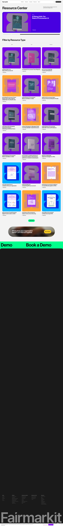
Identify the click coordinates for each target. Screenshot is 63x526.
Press (3, 498)
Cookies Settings (45, 524)
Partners (3, 499)
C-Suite (32, 498)
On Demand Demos (43, 502)
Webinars (42, 497)
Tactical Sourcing (33, 497)
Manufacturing (23, 501)
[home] (5, 1)
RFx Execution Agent (14, 498)
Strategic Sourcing (34, 496)
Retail (22, 502)
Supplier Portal (13, 502)
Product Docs (42, 501)
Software (23, 499)
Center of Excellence (34, 495)
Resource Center (43, 495)
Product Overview (14, 495)
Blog (41, 496)
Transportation (23, 497)
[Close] (62, 524)
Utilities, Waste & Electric (24, 500)
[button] (22, 2)
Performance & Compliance (15, 500)
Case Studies (42, 498)
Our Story (3, 495)
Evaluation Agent (14, 499)
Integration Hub (43, 500)
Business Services (24, 495)
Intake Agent (13, 496)
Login (54, 1)
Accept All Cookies (51, 524)
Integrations (13, 501)
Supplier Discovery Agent (15, 497)
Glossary (42, 499)
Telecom (23, 498)
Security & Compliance (43, 503)
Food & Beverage (24, 496)
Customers (3, 497)
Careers (3, 496)
